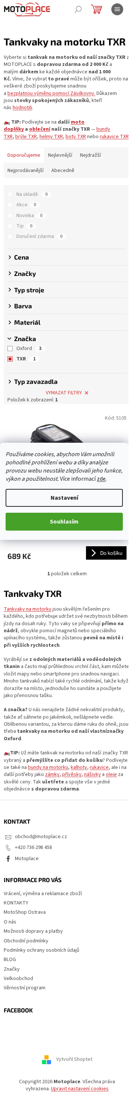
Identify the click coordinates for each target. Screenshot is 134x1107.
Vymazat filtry (64, 393)
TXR (26, 359)
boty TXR (76, 136)
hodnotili (22, 107)
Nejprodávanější (25, 170)
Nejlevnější (60, 155)
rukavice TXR (114, 136)
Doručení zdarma (39, 236)
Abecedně (62, 170)
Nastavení (64, 498)
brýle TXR (26, 136)
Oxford (29, 348)
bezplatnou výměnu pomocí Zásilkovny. (51, 93)
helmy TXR (51, 136)
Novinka (29, 215)
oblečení (39, 129)
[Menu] (117, 9)
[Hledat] (78, 9)
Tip (24, 226)
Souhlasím (64, 522)
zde (101, 479)
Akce (26, 205)
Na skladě (32, 194)
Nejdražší (90, 155)
